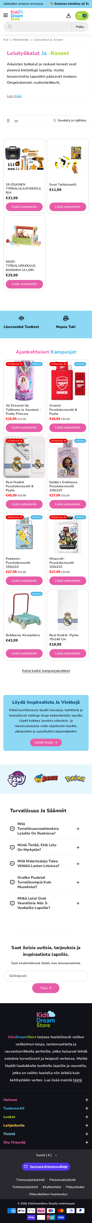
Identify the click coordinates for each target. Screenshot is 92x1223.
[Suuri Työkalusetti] (67, 159)
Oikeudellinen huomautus (48, 1194)
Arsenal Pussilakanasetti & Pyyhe (63, 410)
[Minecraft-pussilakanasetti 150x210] (67, 534)
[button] (6, 15)
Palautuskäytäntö (63, 1180)
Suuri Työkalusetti (62, 185)
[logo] (46, 1019)
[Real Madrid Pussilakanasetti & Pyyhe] (24, 457)
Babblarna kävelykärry (23, 635)
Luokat (9, 1116)
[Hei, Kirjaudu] (68, 16)
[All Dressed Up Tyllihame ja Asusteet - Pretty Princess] (24, 380)
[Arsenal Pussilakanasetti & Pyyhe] (67, 380)
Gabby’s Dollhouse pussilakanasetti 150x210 (63, 486)
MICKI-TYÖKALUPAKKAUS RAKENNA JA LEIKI (21, 266)
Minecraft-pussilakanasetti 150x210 (61, 563)
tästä (77, 1080)
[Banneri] (17, 779)
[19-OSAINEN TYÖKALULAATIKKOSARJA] (24, 159)
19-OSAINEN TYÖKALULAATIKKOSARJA (23, 189)
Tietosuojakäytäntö (30, 1180)
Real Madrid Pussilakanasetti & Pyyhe (19, 486)
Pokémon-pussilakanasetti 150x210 (18, 563)
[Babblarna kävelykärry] (24, 610)
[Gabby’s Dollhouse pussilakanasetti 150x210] (67, 457)
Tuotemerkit (13, 1108)
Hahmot (10, 1099)
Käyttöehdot (52, 1187)
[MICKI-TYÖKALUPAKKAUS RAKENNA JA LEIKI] (24, 237)
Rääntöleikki (21, 39)
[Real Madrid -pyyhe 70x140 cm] (67, 610)
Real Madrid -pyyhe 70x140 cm (64, 637)
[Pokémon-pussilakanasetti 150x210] (24, 534)
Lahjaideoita (14, 1125)
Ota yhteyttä (14, 1142)
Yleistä (9, 1133)
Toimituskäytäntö (25, 1187)
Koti (5, 39)
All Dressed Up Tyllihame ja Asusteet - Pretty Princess (23, 410)
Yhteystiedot (75, 1187)
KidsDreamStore (38, 1203)
